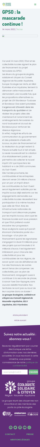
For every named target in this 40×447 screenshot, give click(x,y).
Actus (20, 29)
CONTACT (10, 434)
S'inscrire (33, 372)
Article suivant (20, 320)
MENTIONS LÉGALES (20, 439)
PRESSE (30, 434)
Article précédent (20, 315)
